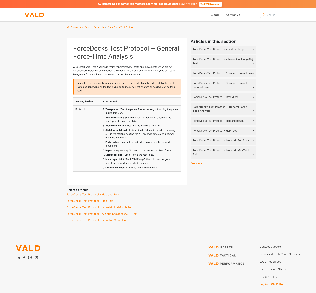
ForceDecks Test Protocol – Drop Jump (216, 97)
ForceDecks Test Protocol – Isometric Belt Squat (221, 140)
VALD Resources (270, 261)
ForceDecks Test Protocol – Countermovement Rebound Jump (220, 85)
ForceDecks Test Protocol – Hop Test (215, 130)
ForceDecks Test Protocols (121, 27)
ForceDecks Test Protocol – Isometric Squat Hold (97, 220)
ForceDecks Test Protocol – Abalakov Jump (218, 49)
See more (196, 163)
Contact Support (270, 246)
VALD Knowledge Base (78, 27)
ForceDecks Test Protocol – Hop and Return (218, 120)
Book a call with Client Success (280, 254)
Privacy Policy (268, 276)
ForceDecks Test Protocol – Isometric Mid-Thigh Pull (221, 152)
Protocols (99, 27)
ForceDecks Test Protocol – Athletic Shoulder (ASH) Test (223, 61)
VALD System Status (273, 269)
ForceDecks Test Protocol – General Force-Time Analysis (220, 108)
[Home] (34, 15)
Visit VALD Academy (210, 4)
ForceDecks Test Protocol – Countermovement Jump (223, 73)
